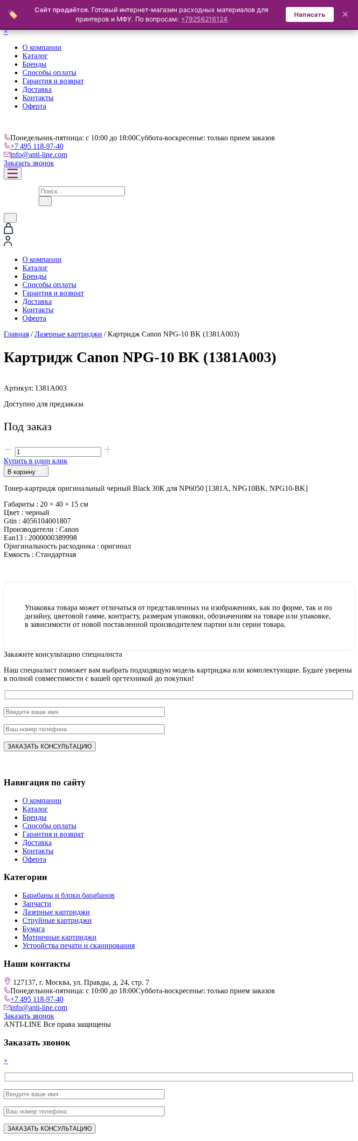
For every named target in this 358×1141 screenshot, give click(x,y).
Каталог (35, 56)
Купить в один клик (36, 461)
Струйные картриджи (57, 920)
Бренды (34, 64)
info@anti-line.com (38, 154)
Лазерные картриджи (68, 334)
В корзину (22, 471)
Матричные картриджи (59, 937)
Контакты (38, 98)
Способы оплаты (49, 72)
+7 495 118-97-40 (36, 146)
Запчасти (36, 903)
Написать (309, 14)
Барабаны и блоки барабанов (68, 895)
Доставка (37, 89)
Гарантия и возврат (53, 81)
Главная (16, 334)
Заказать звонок (29, 163)
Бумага (33, 929)
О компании (42, 47)
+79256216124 (204, 19)
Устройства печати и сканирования (78, 945)
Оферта (34, 106)
